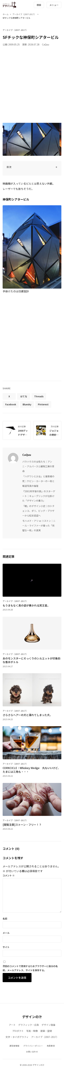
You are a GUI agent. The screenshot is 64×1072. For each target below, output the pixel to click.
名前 (5, 918)
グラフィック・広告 (28, 1024)
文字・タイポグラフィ (17, 1037)
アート (12, 1024)
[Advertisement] (32, 86)
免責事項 (51, 1045)
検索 (39, 5)
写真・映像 (32, 1030)
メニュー (54, 5)
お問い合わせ (32, 1051)
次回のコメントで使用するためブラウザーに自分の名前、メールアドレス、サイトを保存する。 (30, 968)
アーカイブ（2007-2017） (24, 14)
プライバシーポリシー (33, 1045)
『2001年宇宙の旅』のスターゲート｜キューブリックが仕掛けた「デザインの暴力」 (38, 496)
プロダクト (18, 1030)
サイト (6, 947)
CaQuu (45, 44)
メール (6, 932)
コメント (9, 875)
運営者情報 (14, 1045)
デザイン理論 (48, 1024)
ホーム (6, 14)
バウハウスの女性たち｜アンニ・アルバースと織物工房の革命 (38, 466)
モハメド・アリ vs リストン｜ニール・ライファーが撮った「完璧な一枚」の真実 (38, 525)
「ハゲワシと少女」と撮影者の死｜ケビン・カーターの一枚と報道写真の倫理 (38, 481)
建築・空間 (46, 1030)
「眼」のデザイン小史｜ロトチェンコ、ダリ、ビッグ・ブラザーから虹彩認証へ (38, 510)
